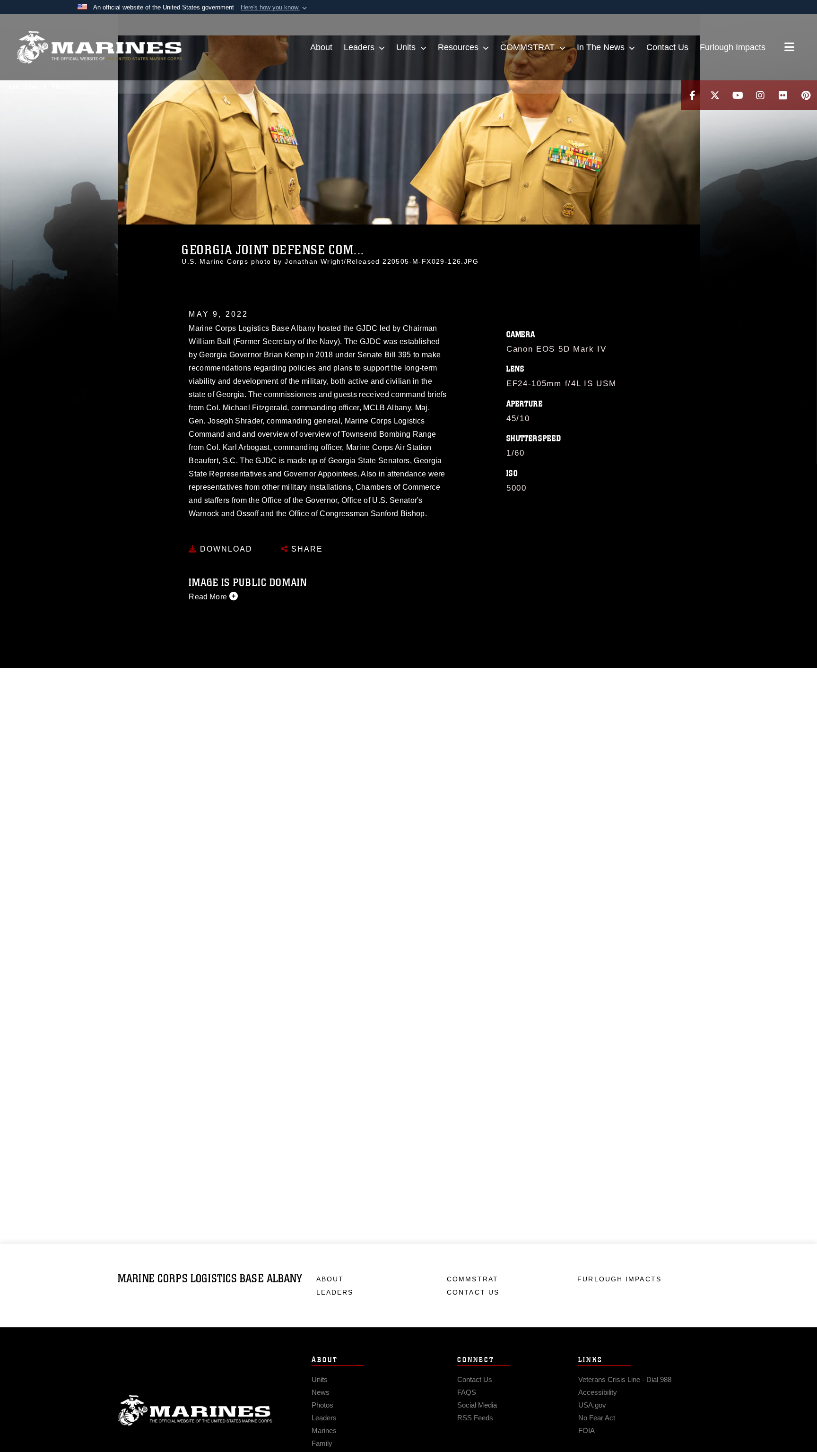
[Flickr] (783, 95)
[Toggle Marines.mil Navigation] (789, 48)
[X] (715, 95)
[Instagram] (760, 95)
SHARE (305, 549)
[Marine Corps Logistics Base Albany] (99, 47)
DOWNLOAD (224, 549)
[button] (275, 7)
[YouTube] (737, 95)
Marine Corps (195, 1410)
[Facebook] (692, 95)
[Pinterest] (805, 95)
